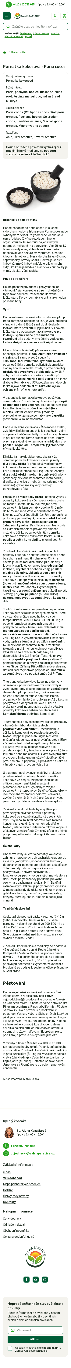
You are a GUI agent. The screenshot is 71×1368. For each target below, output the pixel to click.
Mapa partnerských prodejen (22, 1184)
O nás (7, 1172)
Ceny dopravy (12, 1218)
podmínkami (51, 1347)
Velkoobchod (12, 1178)
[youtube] (36, 1280)
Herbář (8, 1190)
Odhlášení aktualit (14, 1224)
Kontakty (9, 1202)
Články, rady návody (16, 1196)
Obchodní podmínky (16, 1230)
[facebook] (26, 1280)
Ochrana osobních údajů (18, 1236)
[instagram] (45, 1280)
